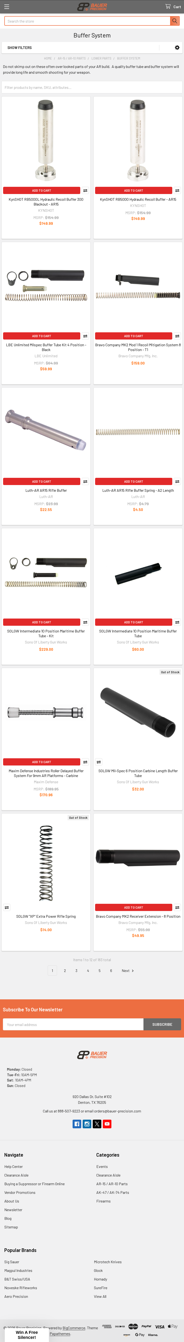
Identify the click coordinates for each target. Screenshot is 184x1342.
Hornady (100, 1279)
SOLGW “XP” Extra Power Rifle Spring (46, 916)
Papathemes (60, 1333)
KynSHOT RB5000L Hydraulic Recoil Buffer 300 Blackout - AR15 (46, 201)
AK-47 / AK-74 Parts (112, 1192)
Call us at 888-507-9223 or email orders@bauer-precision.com (92, 1111)
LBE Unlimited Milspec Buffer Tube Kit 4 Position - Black (46, 347)
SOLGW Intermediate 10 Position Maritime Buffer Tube (138, 633)
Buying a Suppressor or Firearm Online (34, 1183)
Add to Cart (41, 190)
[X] (97, 1124)
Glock (98, 1270)
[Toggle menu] (6, 6)
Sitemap (11, 1227)
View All (100, 1296)
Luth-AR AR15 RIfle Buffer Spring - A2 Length (138, 490)
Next (126, 970)
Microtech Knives (108, 1261)
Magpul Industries (18, 1270)
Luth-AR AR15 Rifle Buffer (46, 490)
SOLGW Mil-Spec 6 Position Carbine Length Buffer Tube (138, 773)
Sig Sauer (11, 1261)
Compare (85, 190)
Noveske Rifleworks (20, 1287)
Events (102, 1166)
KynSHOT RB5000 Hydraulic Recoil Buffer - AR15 (138, 199)
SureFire (100, 1287)
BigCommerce (74, 1327)
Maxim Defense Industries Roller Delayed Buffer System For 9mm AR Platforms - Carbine (46, 773)
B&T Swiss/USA (17, 1279)
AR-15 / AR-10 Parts (112, 1183)
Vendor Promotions (19, 1192)
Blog (8, 1218)
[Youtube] (107, 1124)
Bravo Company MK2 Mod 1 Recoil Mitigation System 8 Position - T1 (138, 347)
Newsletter (13, 1209)
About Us (11, 1201)
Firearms (103, 1201)
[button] (177, 47)
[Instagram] (87, 1124)
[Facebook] (77, 1124)
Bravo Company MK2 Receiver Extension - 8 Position (138, 916)
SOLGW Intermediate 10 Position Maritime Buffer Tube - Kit (46, 633)
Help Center (13, 1166)
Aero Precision (16, 1296)
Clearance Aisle (16, 1175)
